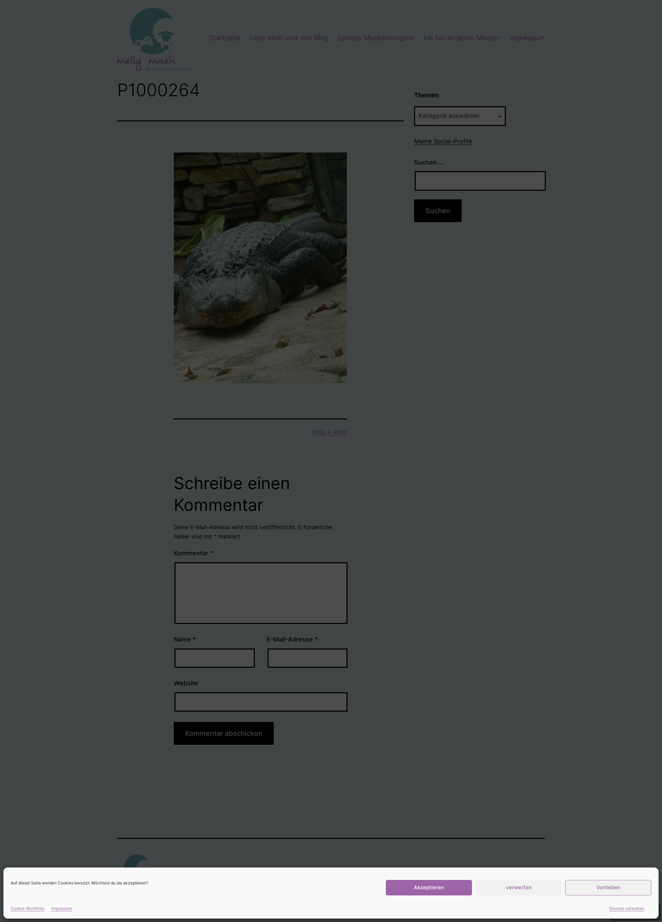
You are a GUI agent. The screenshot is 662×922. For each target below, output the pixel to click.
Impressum (61, 908)
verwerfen (519, 887)
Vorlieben (608, 887)
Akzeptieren (429, 887)
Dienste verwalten (626, 908)
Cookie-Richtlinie (27, 908)
